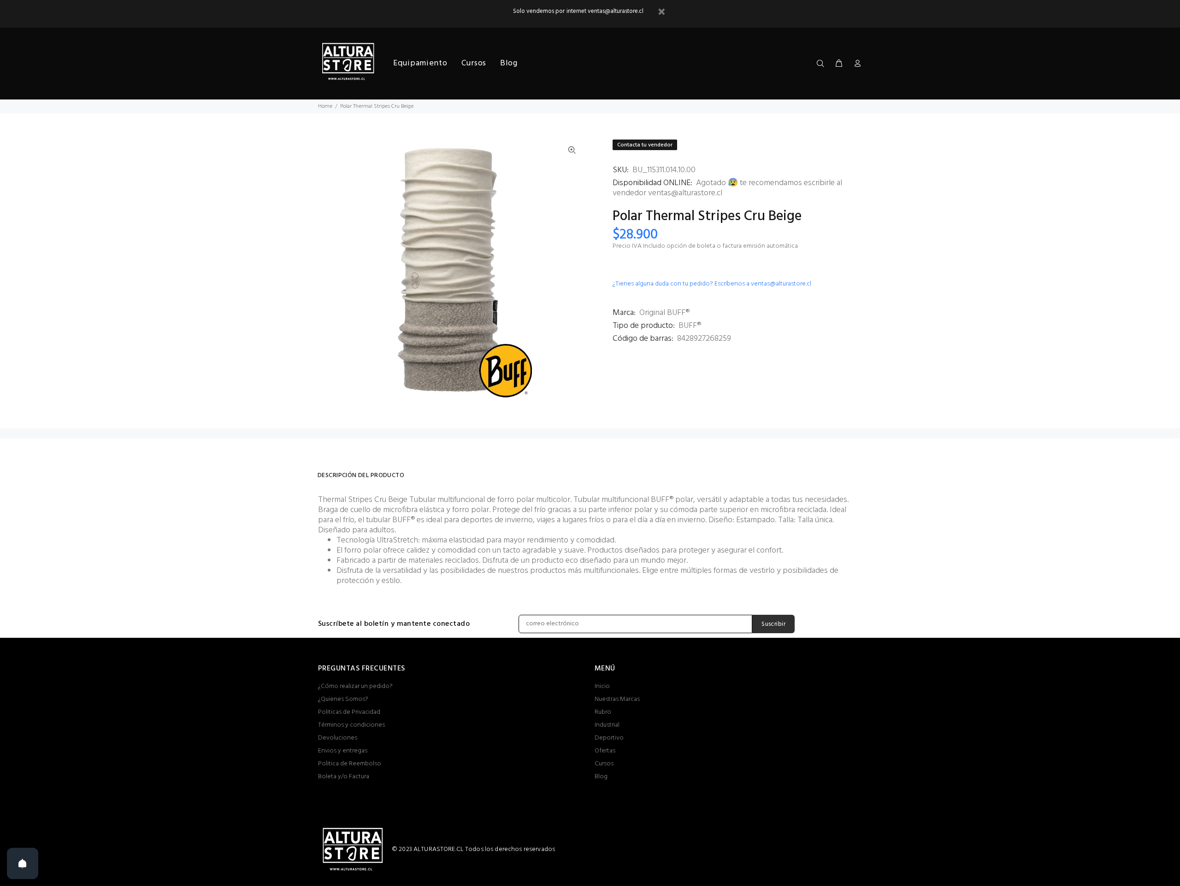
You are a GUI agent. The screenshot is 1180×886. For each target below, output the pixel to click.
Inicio (602, 686)
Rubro (603, 712)
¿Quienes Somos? (343, 699)
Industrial (607, 725)
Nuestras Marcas (617, 699)
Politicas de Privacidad (349, 712)
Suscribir (773, 624)
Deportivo (609, 738)
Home (325, 106)
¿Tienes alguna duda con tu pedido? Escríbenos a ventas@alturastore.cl (712, 284)
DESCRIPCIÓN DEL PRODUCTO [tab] (361, 475)
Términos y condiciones (351, 725)
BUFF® (689, 325)
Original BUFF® (664, 313)
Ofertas (605, 751)
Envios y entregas (342, 751)
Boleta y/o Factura (343, 776)
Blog (601, 776)
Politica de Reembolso (349, 763)
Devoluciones (337, 738)
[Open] (22, 863)
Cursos (604, 763)
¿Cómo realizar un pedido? (355, 686)
